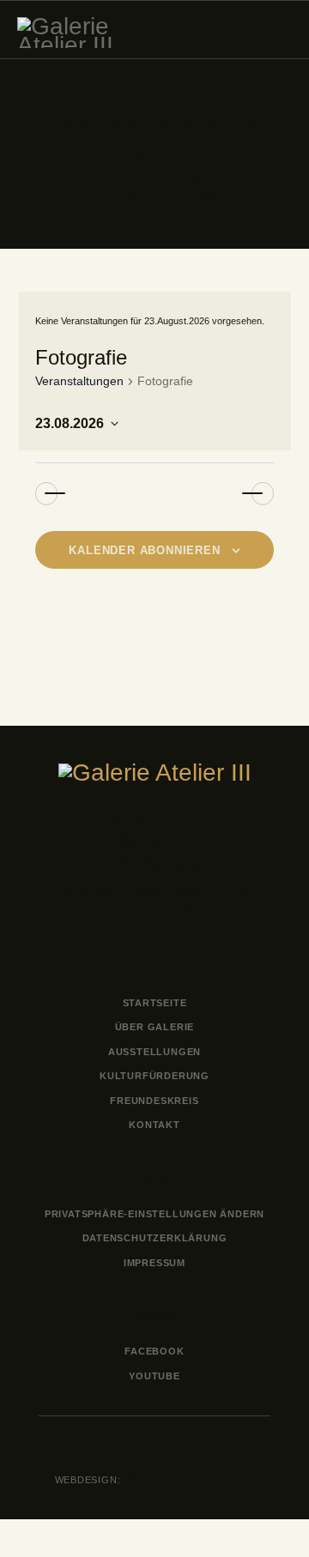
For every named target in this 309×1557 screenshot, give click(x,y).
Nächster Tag (269, 494)
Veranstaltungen (170, 175)
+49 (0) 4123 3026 (154, 911)
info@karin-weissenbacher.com (155, 887)
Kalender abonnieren (144, 550)
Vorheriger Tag (40, 494)
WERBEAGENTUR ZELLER (188, 1480)
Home (101, 175)
